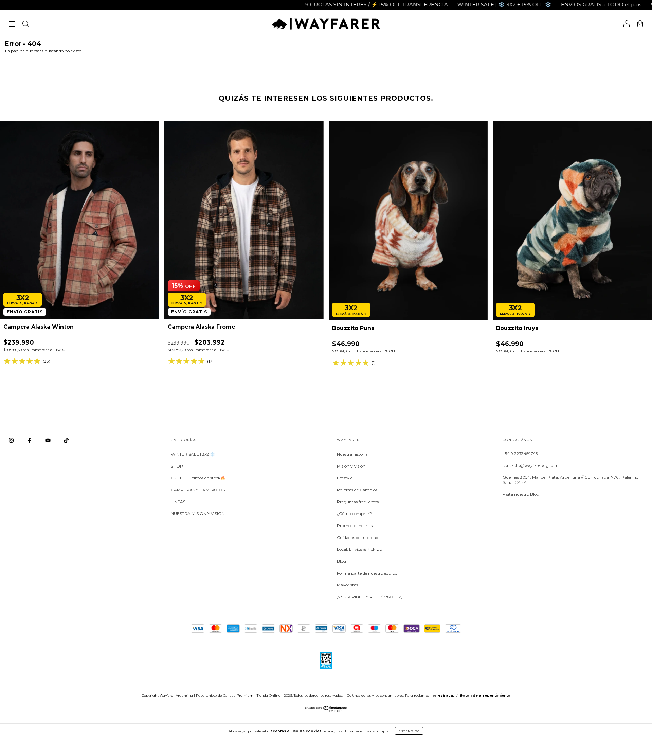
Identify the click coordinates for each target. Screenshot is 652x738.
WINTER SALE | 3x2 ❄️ (193, 454)
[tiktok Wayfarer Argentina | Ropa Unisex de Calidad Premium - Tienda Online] (66, 440)
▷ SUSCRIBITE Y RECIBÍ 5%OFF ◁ (369, 596)
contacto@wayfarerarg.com (531, 465)
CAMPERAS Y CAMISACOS (198, 489)
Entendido (409, 731)
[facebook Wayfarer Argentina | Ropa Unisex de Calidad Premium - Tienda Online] (30, 440)
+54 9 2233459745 (520, 453)
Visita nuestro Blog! (521, 494)
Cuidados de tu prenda (359, 537)
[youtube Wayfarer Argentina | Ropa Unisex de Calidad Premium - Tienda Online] (48, 440)
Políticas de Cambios (357, 489)
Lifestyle (344, 477)
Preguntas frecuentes (358, 501)
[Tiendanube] (326, 710)
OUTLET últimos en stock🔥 (198, 477)
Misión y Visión (351, 466)
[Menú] (11, 24)
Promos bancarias (355, 525)
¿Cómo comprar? (354, 513)
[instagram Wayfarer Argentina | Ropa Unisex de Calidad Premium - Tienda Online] (11, 440)
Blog (341, 561)
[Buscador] (25, 24)
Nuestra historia (352, 454)
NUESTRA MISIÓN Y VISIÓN (198, 513)
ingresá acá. (442, 695)
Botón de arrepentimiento (485, 695)
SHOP (177, 466)
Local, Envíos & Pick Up (359, 549)
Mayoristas (347, 584)
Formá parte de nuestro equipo (367, 573)
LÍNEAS (178, 501)
